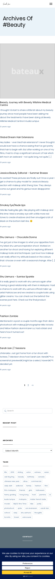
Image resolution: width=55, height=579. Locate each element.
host (34, 494)
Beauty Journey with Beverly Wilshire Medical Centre (25, 104)
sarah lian (45, 508)
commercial (36, 481)
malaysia (22, 499)
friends (22, 490)
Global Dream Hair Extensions (17, 137)
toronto (7, 517)
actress (37, 472)
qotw (20, 508)
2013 (12, 472)
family (28, 486)
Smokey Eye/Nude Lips (12, 205)
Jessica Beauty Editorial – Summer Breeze (24, 173)
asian (46, 472)
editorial (19, 486)
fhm (46, 486)
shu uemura (26, 512)
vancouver (26, 517)
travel (16, 517)
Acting (20, 472)
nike (31, 504)
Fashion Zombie (9, 316)
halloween (40, 490)
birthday (30, 477)
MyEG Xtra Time (19, 504)
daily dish (8, 486)
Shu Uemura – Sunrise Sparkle (17, 276)
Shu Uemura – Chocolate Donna (18, 237)
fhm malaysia (10, 490)
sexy (15, 512)
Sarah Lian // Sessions (12, 348)
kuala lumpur (9, 499)
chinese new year (11, 481)
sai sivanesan (31, 508)
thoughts (38, 512)
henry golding (10, 494)
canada (41, 477)
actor (28, 472)
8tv (5, 472)
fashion (38, 486)
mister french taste (38, 499)
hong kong (24, 494)
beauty (21, 477)
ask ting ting (9, 477)
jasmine (42, 494)
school (7, 512)
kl (50, 494)
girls (30, 490)
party (39, 504)
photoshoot (9, 508)
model (7, 504)
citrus (25, 481)
